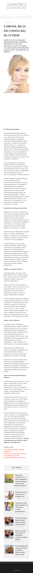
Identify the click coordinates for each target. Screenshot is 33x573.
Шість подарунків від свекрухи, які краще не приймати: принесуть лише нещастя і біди (21, 550)
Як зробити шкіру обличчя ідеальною (15, 457)
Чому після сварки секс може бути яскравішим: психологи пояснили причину (21, 535)
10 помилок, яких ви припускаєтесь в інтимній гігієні (21, 494)
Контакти (16, 570)
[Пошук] (28, 17)
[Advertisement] (18, 12)
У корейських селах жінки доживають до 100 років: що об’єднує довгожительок (21, 507)
